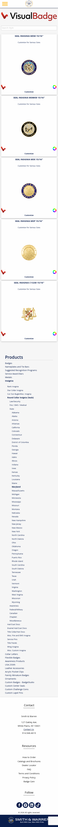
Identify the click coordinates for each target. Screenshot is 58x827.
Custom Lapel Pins (14, 692)
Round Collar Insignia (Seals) (20, 397)
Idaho (14, 457)
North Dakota (18, 539)
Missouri (15, 505)
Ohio (14, 542)
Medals (8, 377)
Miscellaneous (15, 620)
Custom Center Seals (15, 685)
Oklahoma (16, 546)
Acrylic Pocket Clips (14, 671)
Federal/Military (16, 609)
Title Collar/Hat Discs (16, 632)
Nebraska (16, 513)
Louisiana (16, 479)
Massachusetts (18, 490)
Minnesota (16, 498)
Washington (17, 591)
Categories (49, 11)
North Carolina (18, 535)
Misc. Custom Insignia (16, 650)
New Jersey (16, 524)
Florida (15, 446)
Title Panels (12, 643)
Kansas (15, 472)
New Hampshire (18, 520)
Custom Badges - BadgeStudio (19, 682)
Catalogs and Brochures (29, 761)
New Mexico (17, 528)
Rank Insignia (13, 386)
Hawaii (14, 453)
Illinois (14, 461)
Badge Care (29, 781)
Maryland (16, 487)
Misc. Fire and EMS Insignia (18, 635)
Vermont (15, 583)
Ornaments (10, 678)
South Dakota (18, 568)
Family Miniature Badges (17, 675)
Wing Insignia (13, 646)
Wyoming (16, 602)
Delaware (16, 438)
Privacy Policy (29, 777)
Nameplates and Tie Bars (17, 366)
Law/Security (15, 401)
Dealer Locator (29, 765)
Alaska (14, 416)
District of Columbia (20, 442)
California (16, 427)
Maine (14, 483)
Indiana (15, 464)
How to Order (29, 757)
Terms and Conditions (29, 773)
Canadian (13, 613)
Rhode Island (17, 561)
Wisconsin (16, 598)
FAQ (29, 769)
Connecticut (17, 434)
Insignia (9, 380)
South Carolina (18, 565)
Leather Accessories (14, 668)
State (12, 409)
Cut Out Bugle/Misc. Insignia (19, 394)
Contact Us (29, 729)
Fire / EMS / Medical (18, 405)
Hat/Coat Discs (13, 624)
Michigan (15, 494)
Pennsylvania (17, 553)
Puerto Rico (17, 557)
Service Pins (12, 639)
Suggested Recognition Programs (21, 370)
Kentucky (16, 475)
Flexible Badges (12, 657)
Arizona (15, 420)
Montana (16, 509)
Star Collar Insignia (15, 390)
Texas (14, 576)
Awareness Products (15, 661)
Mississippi (16, 501)
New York (16, 531)
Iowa (14, 468)
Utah (14, 579)
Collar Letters (11, 654)
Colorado (16, 431)
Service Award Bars (14, 373)
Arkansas (15, 423)
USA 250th (10, 664)
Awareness (14, 605)
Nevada (15, 516)
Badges (8, 363)
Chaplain (13, 617)
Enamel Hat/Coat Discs (17, 628)
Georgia (15, 449)
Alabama (15, 412)
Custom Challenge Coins (16, 689)
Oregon (15, 550)
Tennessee (16, 572)
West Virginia (17, 594)
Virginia (15, 587)
